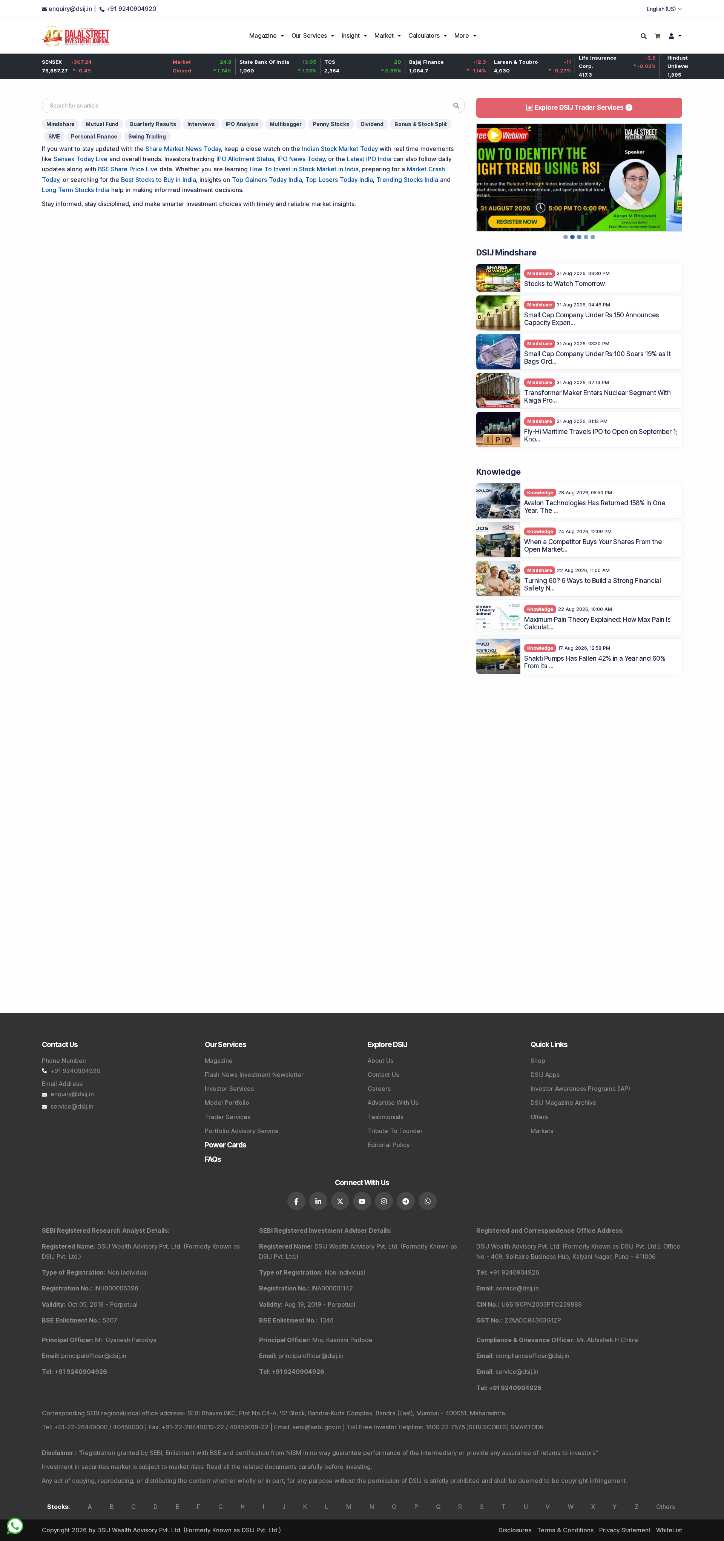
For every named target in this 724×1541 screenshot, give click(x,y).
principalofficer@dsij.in (93, 1356)
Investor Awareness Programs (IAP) (580, 1088)
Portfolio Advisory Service (242, 1131)
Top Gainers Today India (267, 179)
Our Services (309, 35)
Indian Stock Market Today (340, 148)
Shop (538, 1060)
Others (665, 1506)
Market (384, 35)
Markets (542, 1131)
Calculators (424, 35)
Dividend (371, 124)
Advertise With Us (393, 1102)
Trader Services (227, 1117)
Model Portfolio (227, 1102)
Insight (351, 35)
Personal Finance (94, 136)
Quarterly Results (152, 124)
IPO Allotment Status (245, 159)
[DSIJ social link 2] (318, 1201)
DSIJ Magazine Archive (563, 1102)
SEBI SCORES (488, 1427)
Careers (379, 1088)
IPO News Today (301, 159)
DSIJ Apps (545, 1074)
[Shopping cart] (657, 36)
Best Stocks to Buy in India (158, 179)
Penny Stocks (331, 124)
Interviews (201, 124)
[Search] (645, 37)
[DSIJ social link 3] (340, 1201)
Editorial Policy (389, 1145)
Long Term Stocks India (75, 190)
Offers (539, 1117)
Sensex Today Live (80, 159)
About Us (380, 1060)
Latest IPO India (369, 159)
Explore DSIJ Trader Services (579, 107)
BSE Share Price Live (128, 169)
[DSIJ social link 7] (428, 1201)
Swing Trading (147, 136)
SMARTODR (527, 1427)
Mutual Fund (102, 124)
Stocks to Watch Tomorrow (564, 284)
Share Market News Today (183, 148)
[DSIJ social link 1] (296, 1201)
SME (54, 136)
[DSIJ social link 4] (362, 1201)
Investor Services (229, 1088)
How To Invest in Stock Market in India (304, 169)
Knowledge (540, 492)
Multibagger (286, 124)
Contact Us (383, 1074)
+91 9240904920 (75, 1071)
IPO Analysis (242, 124)
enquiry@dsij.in (72, 1094)
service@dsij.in (72, 1106)
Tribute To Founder (395, 1131)
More (461, 35)
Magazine (262, 35)
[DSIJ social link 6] (406, 1201)
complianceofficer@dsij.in (532, 1356)
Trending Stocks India (407, 179)
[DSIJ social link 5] (384, 1201)
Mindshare (60, 124)
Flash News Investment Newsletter (254, 1074)
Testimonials (385, 1117)
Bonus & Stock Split (420, 124)
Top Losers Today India (339, 179)
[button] (483, 177)
